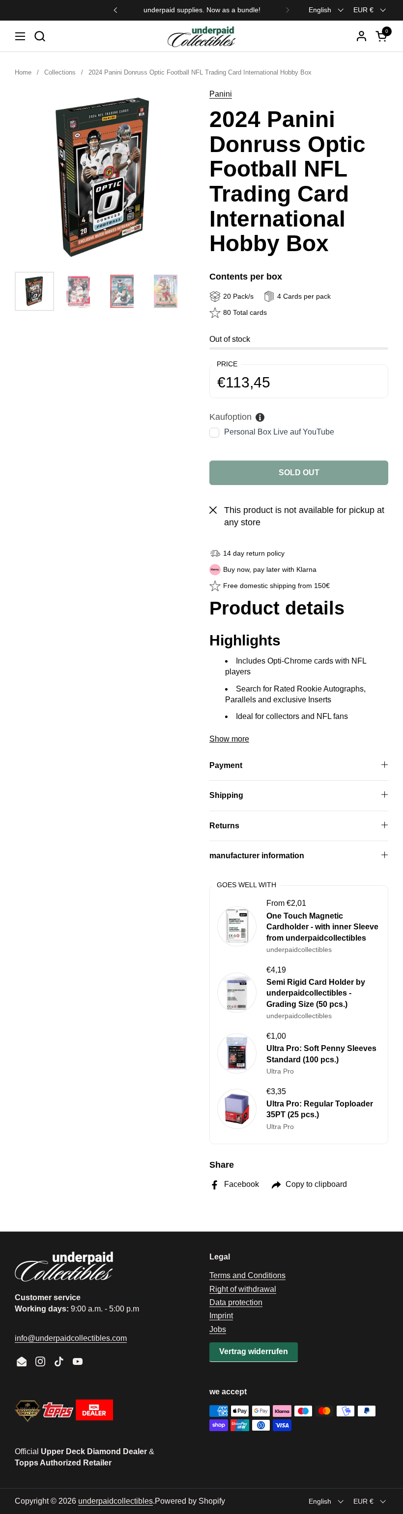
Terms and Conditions (247, 1275)
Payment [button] (225, 765)
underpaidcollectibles (115, 1501)
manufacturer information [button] (256, 855)
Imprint (221, 1315)
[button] (39, 36)
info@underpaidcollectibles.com (71, 1338)
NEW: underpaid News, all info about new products (201, 9)
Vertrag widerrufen (253, 1351)
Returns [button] (224, 825)
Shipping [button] (226, 795)
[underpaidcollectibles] (201, 36)
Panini (220, 94)
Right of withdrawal (242, 1289)
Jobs (217, 1329)
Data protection (235, 1302)
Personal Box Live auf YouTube (279, 432)
